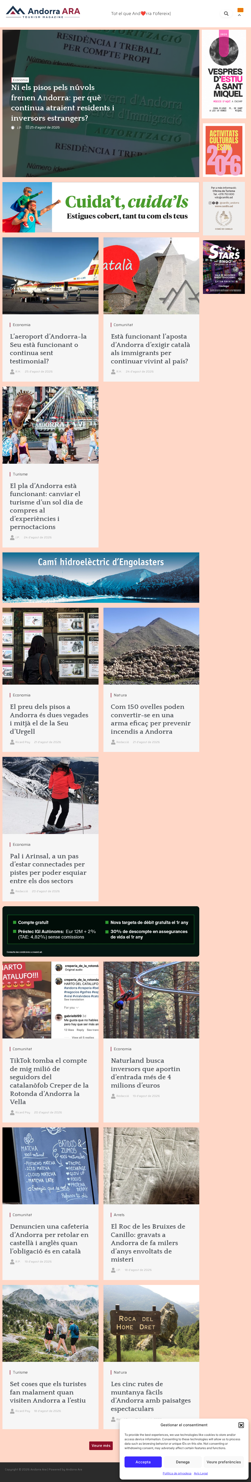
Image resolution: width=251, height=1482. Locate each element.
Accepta (143, 1462)
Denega (183, 1462)
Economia (20, 80)
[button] (241, 1425)
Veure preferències (224, 1462)
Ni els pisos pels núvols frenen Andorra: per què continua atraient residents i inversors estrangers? (62, 103)
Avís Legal (201, 1473)
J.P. (19, 127)
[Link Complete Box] (50, 467)
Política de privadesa (177, 1473)
